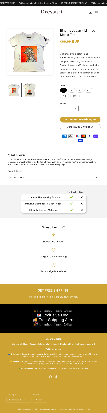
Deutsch (38, 400)
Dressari (26, 409)
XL (88, 90)
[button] (100, 20)
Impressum (63, 409)
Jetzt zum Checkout (80, 126)
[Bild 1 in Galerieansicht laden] (14, 90)
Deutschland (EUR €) (17, 400)
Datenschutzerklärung (48, 409)
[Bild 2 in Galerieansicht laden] (30, 90)
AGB (88, 409)
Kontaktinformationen (76, 409)
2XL (64, 96)
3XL (75, 96)
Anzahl (63, 103)
